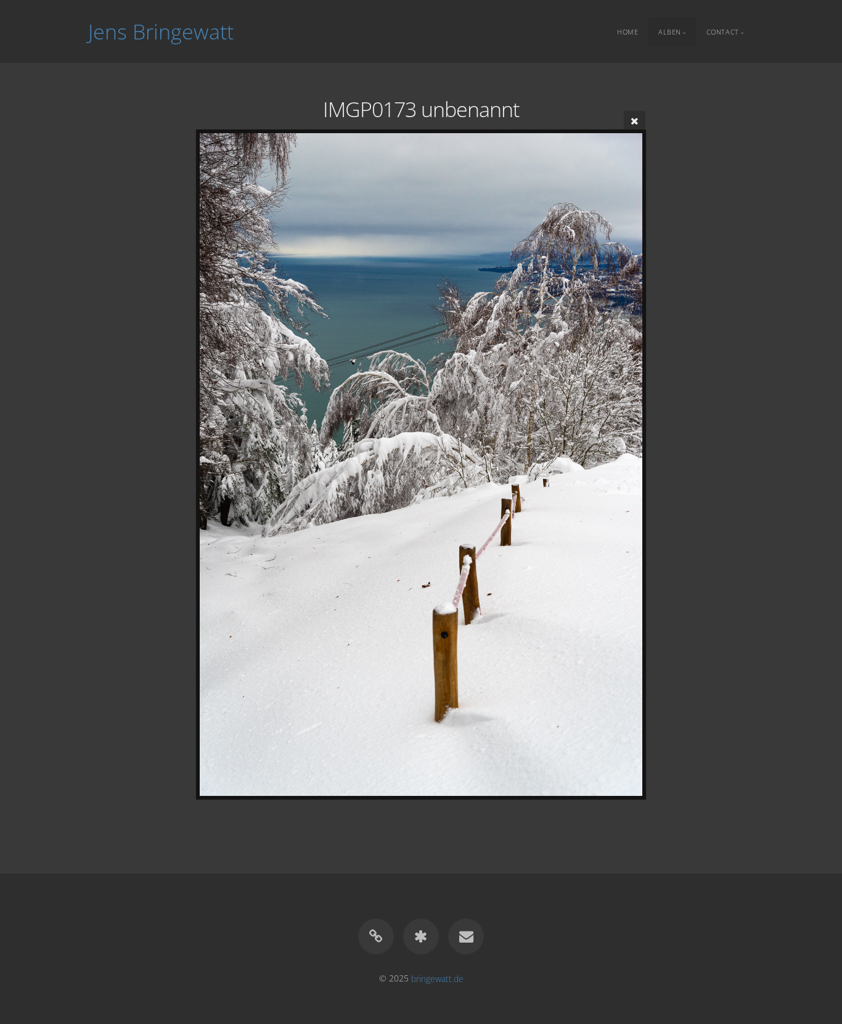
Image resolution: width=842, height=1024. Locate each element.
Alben (669, 31)
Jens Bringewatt (161, 31)
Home (627, 31)
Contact (722, 31)
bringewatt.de (437, 978)
